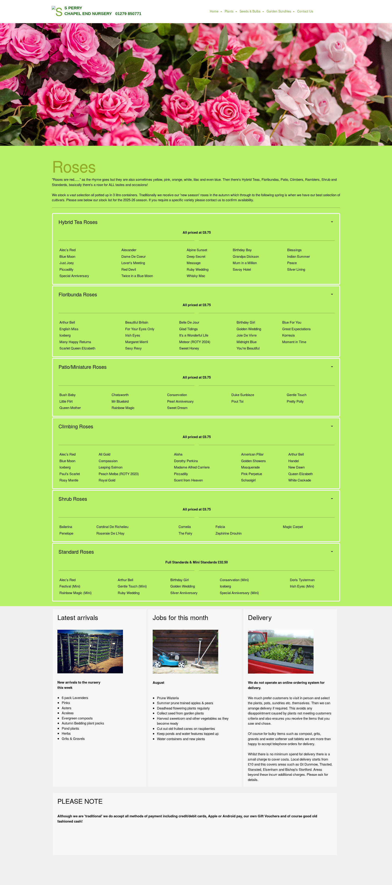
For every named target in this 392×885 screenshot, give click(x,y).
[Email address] (185, 844)
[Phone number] (176, 844)
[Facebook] (203, 844)
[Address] (194, 844)
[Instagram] (213, 844)
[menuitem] (214, 11)
